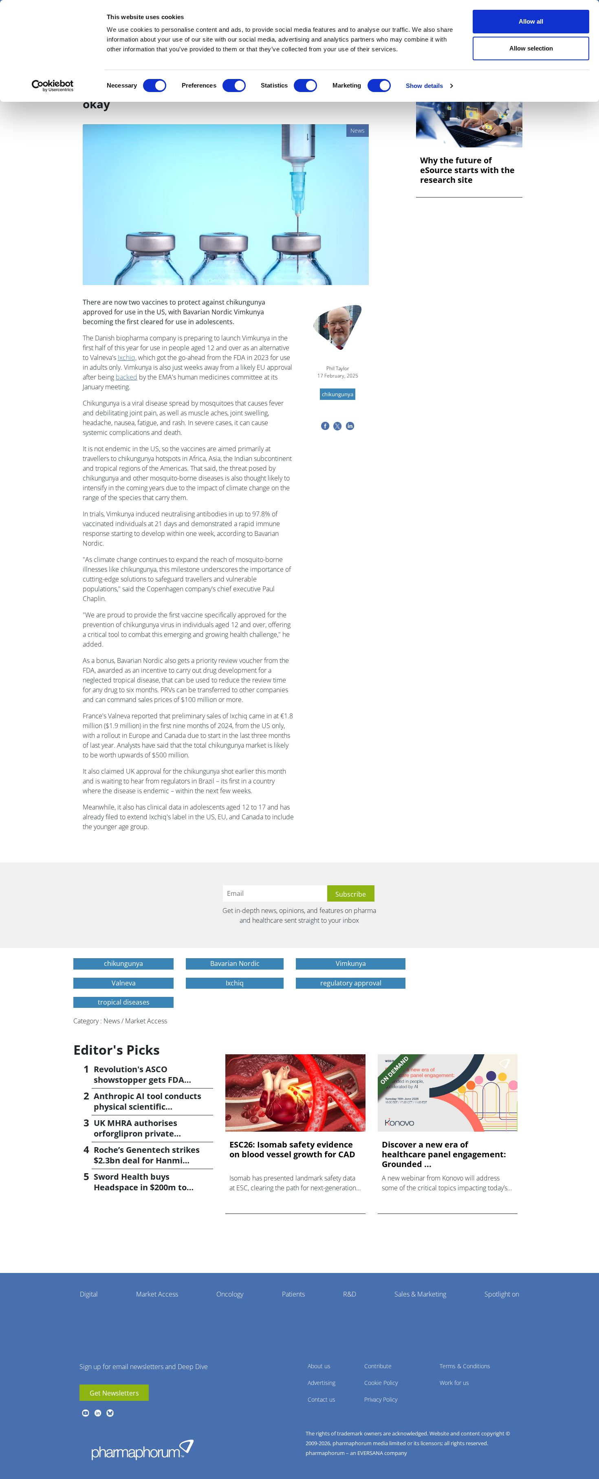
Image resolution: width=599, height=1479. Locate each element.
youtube (85, 1413)
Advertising (321, 1383)
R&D (349, 1294)
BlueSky (110, 1413)
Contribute (378, 1366)
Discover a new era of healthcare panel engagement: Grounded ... (444, 1154)
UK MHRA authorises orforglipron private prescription (135, 1133)
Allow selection (531, 48)
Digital (89, 1294)
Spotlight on (501, 1294)
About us (319, 1366)
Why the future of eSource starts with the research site (467, 170)
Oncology (229, 1294)
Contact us (321, 1399)
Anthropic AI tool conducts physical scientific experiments (147, 1107)
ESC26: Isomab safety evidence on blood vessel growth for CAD (292, 1149)
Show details (424, 85)
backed (126, 377)
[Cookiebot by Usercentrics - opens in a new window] (52, 86)
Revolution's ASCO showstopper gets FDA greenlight (139, 1080)
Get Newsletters (114, 1393)
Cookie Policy (381, 1383)
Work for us (454, 1383)
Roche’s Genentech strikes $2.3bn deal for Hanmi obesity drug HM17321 (147, 1160)
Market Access (157, 1294)
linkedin (98, 1413)
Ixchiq (126, 357)
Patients (293, 1294)
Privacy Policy (380, 1399)
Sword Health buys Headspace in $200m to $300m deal (140, 1187)
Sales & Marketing (420, 1294)
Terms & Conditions (465, 1366)
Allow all (531, 21)
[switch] (234, 85)
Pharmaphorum (143, 1449)
